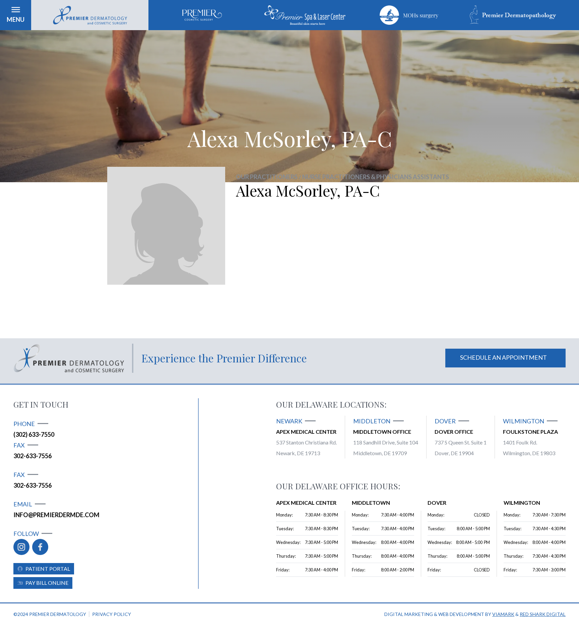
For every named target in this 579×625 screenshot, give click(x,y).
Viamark (503, 614)
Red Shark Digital (543, 614)
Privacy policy (111, 614)
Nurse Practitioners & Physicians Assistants (375, 177)
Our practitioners (267, 177)
